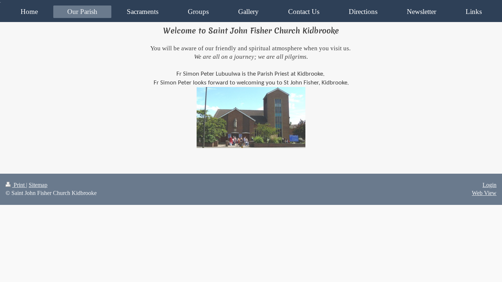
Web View (484, 193)
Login (489, 185)
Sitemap (38, 185)
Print (19, 185)
